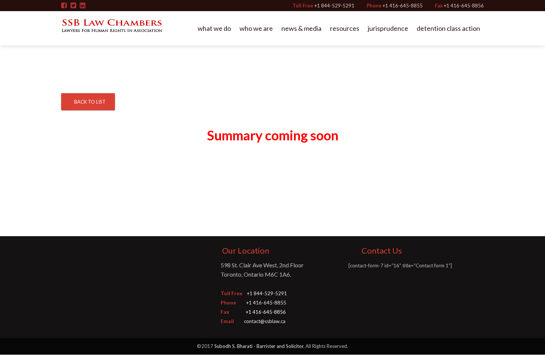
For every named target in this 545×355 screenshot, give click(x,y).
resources (344, 28)
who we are (256, 28)
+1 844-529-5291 (334, 6)
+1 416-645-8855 (403, 6)
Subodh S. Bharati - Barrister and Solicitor (258, 346)
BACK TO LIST (90, 102)
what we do (214, 28)
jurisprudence (388, 28)
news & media (301, 28)
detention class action (448, 28)
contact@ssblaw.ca (264, 321)
